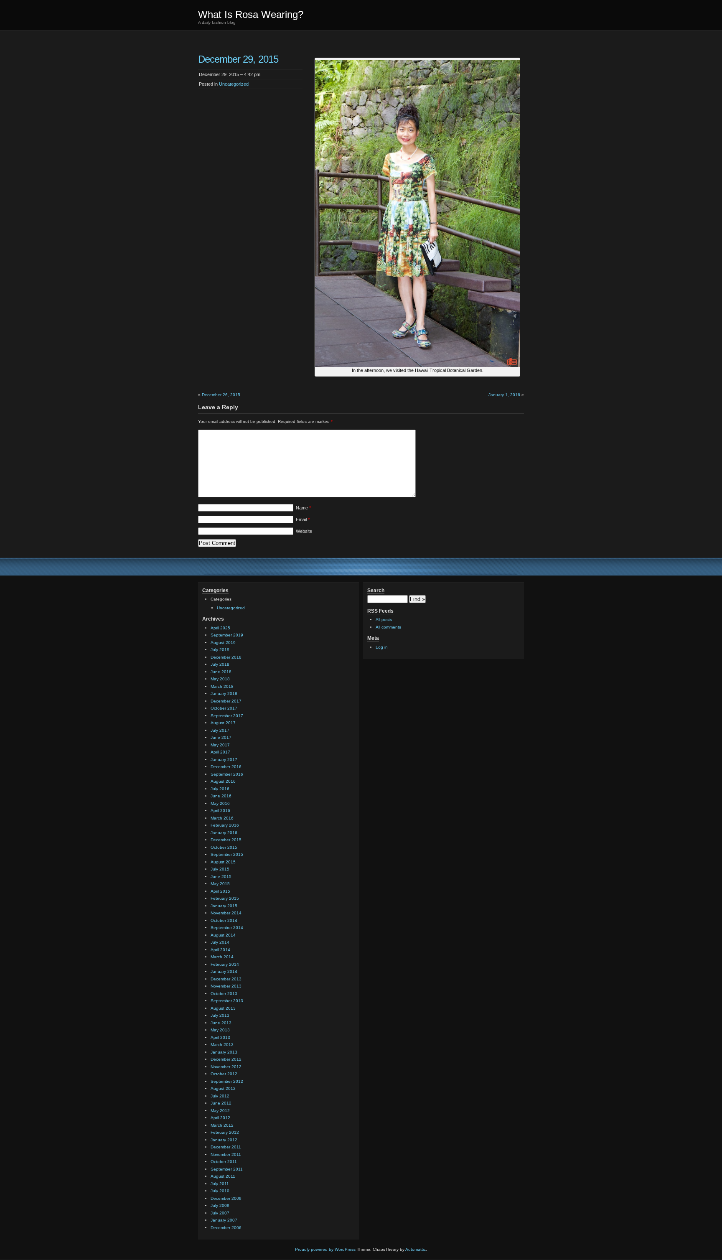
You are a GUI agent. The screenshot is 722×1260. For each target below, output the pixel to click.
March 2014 (222, 957)
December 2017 (226, 701)
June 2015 (221, 876)
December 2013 (226, 979)
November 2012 (226, 1066)
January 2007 (224, 1220)
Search (375, 590)
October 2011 (224, 1161)
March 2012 (222, 1125)
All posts (384, 619)
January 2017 (224, 759)
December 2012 (226, 1059)
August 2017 (223, 722)
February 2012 (225, 1132)
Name (303, 507)
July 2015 (220, 869)
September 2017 (227, 715)
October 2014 (224, 920)
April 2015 (220, 891)
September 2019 (227, 635)
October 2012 (224, 1074)
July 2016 (220, 789)
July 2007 (220, 1213)
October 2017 (224, 708)
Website (304, 531)
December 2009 (226, 1198)
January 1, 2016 (504, 394)
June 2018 (221, 671)
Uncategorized (234, 84)
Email (303, 519)
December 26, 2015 (221, 394)
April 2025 (220, 628)
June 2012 (221, 1103)
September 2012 (227, 1081)
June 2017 (221, 737)
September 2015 (227, 854)
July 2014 (220, 942)
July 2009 (220, 1205)
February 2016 (225, 825)
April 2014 (220, 949)
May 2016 (220, 803)
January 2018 (224, 693)
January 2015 (224, 906)
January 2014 (224, 971)
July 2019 (220, 649)
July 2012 (220, 1096)
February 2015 (225, 898)
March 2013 (222, 1044)
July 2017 (220, 730)
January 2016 (224, 832)
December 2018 (226, 657)
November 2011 (226, 1154)
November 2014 (226, 913)
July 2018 (220, 664)
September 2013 (227, 1000)
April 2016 (220, 810)
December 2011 (226, 1147)
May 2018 (220, 679)
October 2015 (224, 847)
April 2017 (220, 752)
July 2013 (220, 1015)
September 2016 (227, 774)
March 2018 (222, 686)
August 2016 (223, 781)
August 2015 (223, 862)
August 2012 (223, 1088)
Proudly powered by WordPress (325, 1249)
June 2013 (221, 1023)
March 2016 (222, 818)
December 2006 (226, 1227)
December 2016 (226, 766)
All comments (388, 627)
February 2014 (225, 964)
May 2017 (220, 745)
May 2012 (220, 1110)
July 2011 (220, 1183)
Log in (382, 647)
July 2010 (220, 1191)
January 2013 (224, 1052)
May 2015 (220, 883)
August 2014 (223, 935)
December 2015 (226, 839)
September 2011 (227, 1169)
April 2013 (220, 1037)
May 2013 (220, 1030)
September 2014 (227, 927)
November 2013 (226, 986)
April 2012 (220, 1117)
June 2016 (221, 796)
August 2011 (223, 1176)
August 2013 (223, 1008)
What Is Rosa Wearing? (250, 14)
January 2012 (224, 1140)
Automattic (415, 1249)
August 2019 (223, 642)
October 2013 (224, 993)
